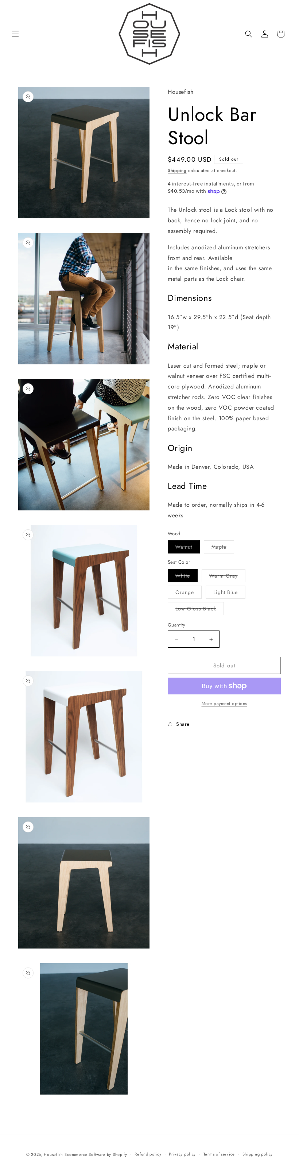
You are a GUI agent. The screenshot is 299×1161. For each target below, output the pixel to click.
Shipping (177, 170)
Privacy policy (182, 1154)
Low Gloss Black (199, 610)
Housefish (53, 1154)
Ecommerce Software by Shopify (96, 1154)
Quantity (176, 624)
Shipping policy (257, 1154)
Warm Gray (227, 577)
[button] (15, 34)
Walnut (187, 548)
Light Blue (229, 593)
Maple (222, 548)
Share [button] (183, 724)
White (186, 577)
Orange (188, 593)
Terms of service (219, 1154)
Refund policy (148, 1154)
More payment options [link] (224, 703)
